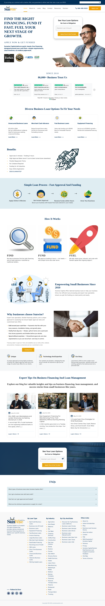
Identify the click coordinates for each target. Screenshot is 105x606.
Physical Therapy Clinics (52, 581)
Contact (49, 8)
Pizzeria (50, 585)
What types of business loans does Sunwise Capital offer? (26, 489)
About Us (32, 8)
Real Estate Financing (35, 542)
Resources (57, 8)
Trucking (50, 594)
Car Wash (51, 531)
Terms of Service (88, 558)
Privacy (85, 546)
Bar (49, 529)
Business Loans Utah (68, 542)
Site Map (85, 556)
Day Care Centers (50, 543)
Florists (50, 551)
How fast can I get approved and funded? (21, 499)
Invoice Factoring (34, 535)
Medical (50, 572)
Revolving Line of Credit (36, 545)
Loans (39, 8)
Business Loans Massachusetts (66, 534)
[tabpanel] (17, 127)
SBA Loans (32, 547)
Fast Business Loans (35, 533)
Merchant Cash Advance (36, 540)
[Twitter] (12, 593)
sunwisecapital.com (57, 603)
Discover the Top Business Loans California (70, 523)
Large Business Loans (35, 538)
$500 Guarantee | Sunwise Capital (88, 540)
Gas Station (51, 553)
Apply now (95, 8)
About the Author (88, 532)
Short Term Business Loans (35, 550)
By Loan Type (32, 518)
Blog (44, 8)
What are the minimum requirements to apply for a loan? (25, 504)
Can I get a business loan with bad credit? (21, 494)
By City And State (66, 518)
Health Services (52, 558)
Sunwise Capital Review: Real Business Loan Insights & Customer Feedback (90, 550)
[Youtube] (20, 593)
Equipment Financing (35, 531)
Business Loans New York (69, 537)
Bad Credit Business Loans (35, 523)
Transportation (52, 592)
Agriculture (51, 522)
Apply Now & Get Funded (68, 34)
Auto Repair (51, 524)
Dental (50, 546)
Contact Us (28, 350)
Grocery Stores (52, 556)
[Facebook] (8, 593)
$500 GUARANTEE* (15, 171)
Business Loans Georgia (69, 528)
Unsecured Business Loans (35, 554)
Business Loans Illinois (68, 531)
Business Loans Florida (69, 526)
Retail (49, 589)
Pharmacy (51, 578)
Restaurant (51, 587)
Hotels (50, 560)
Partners (65, 8)
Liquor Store (51, 563)
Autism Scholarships (89, 523)
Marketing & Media (51, 568)
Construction (52, 540)
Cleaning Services (50, 534)
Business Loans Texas (68, 539)
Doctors (50, 549)
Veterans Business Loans (34, 558)
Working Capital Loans (35, 562)
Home (25, 8)
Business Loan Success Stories (89, 529)
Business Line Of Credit (36, 526)
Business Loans (33, 528)
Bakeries (50, 526)
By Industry (50, 518)
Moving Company (51, 575)
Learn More (11, 137)
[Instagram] (16, 593)
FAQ (84, 537)
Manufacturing (52, 565)
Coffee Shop (51, 538)
